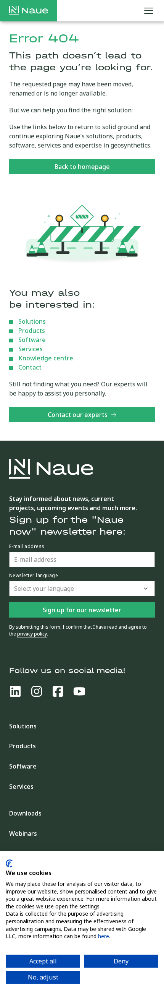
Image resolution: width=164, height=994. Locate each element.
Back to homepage (82, 166)
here (103, 936)
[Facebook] (58, 691)
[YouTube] (79, 691)
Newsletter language (33, 575)
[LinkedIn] (15, 691)
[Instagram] (37, 691)
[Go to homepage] (28, 10)
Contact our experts (78, 414)
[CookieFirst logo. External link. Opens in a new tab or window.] (9, 863)
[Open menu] (149, 11)
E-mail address (27, 546)
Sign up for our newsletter (82, 610)
